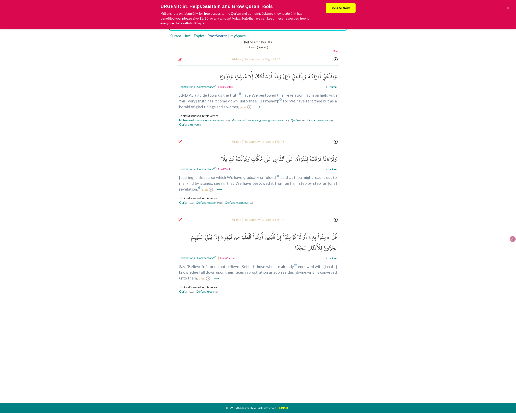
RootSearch (217, 35)
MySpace (238, 35)
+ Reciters (331, 87)
